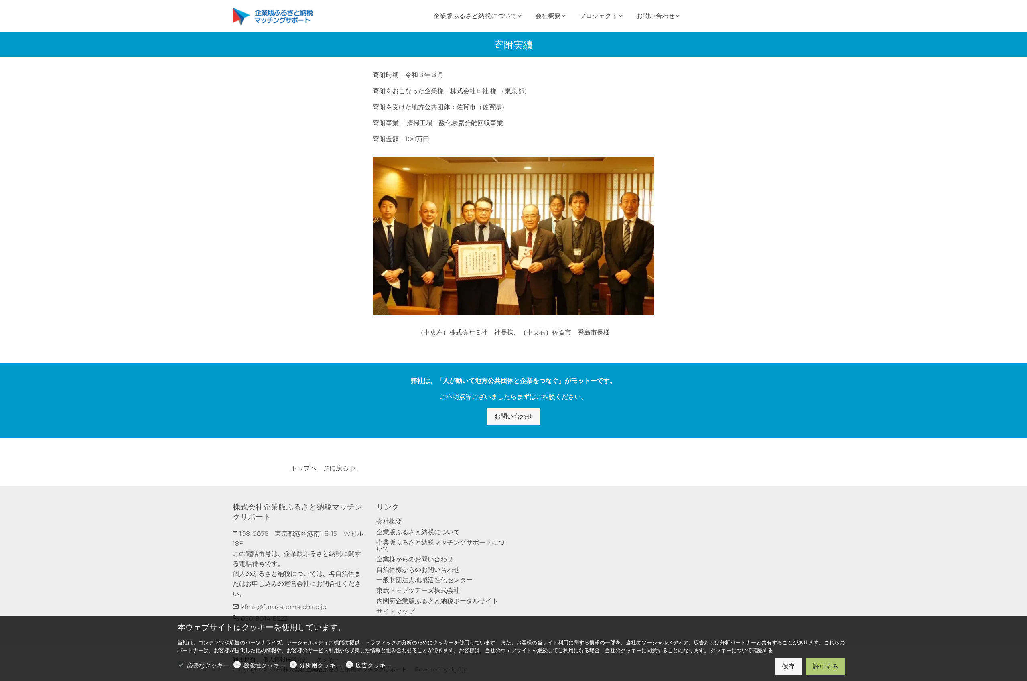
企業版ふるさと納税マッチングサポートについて (440, 546)
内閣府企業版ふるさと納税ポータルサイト (437, 601)
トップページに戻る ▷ (324, 468)
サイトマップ (395, 611)
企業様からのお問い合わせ (414, 559)
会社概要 (389, 521)
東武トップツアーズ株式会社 (418, 590)
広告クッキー (373, 665)
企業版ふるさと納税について (418, 532)
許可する (825, 666)
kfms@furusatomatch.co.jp (283, 607)
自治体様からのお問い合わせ (418, 569)
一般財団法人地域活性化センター (424, 580)
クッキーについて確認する (741, 650)
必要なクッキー (208, 665)
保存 (788, 666)
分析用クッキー (320, 665)
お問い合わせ (513, 416)
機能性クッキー (264, 665)
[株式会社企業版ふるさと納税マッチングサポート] (275, 15)
